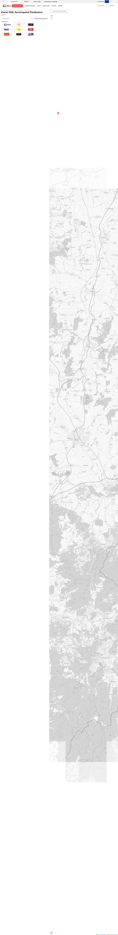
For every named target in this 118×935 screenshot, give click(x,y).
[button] (58, 113)
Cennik (39, 5)
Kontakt (60, 5)
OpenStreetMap (103, 934)
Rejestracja (101, 5)
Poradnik (54, 5)
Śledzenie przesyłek (30, 5)
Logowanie (111, 5)
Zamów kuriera (18, 5)
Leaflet (98, 934)
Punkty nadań (46, 5)
